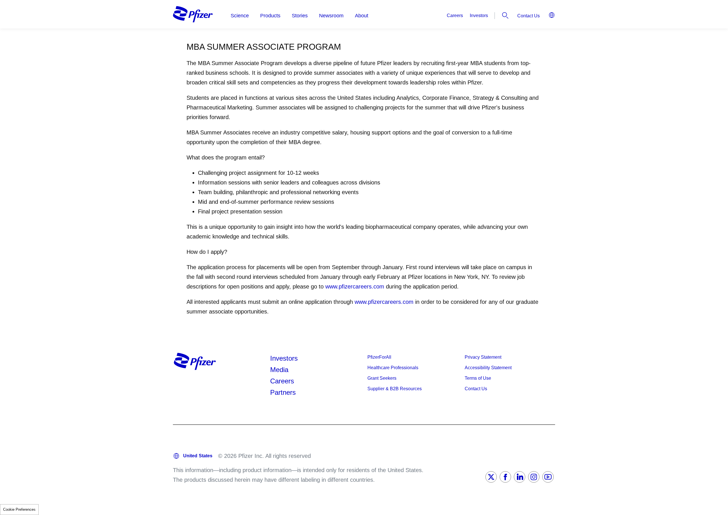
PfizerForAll (379, 357)
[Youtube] (548, 477)
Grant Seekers (381, 378)
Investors (479, 15)
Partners (283, 392)
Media (279, 369)
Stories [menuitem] (300, 15)
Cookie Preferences (19, 509)
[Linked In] (519, 477)
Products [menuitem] (270, 15)
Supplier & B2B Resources (394, 388)
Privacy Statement (483, 357)
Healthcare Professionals (392, 367)
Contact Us (528, 15)
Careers (455, 15)
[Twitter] (491, 477)
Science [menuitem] (240, 15)
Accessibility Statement (488, 367)
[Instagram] (533, 477)
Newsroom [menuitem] (331, 15)
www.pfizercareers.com (354, 286)
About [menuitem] (361, 15)
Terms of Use (478, 378)
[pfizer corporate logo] (193, 14)
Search (505, 15)
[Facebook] (505, 477)
